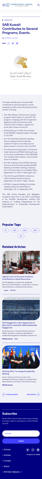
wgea (14, 230)
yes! (21, 236)
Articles (7, 455)
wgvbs (35, 230)
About (6, 466)
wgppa (25, 230)
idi (5, 230)
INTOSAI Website (11, 472)
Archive (7, 449)
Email (5, 428)
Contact (7, 460)
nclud (38, 454)
